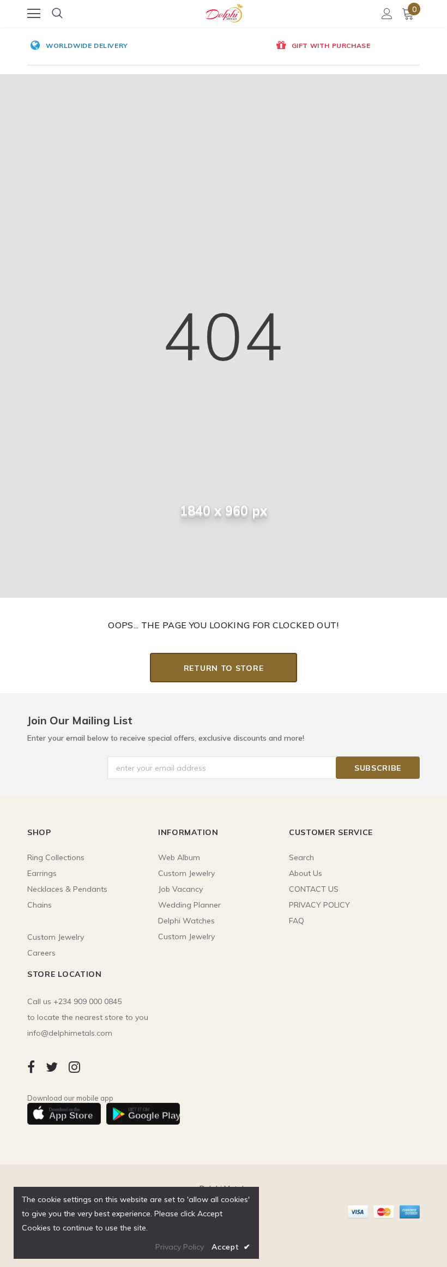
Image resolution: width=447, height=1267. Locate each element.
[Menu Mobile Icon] (33, 13)
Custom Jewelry (186, 936)
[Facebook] (31, 1066)
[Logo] (224, 11)
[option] (135, 46)
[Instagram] (74, 1066)
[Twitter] (52, 1066)
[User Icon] (387, 13)
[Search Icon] (57, 13)
